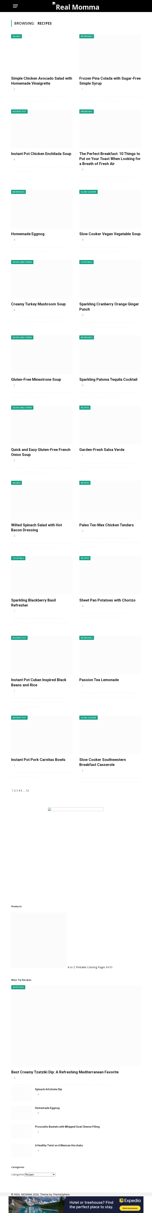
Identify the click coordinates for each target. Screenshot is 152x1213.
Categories (17, 1174)
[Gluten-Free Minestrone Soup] (42, 354)
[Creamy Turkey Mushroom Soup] (42, 279)
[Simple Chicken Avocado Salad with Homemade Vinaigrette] (42, 53)
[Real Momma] (76, 6)
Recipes (85, 407)
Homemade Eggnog (27, 234)
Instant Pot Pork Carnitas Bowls (38, 759)
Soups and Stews (22, 262)
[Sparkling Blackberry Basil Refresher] (42, 575)
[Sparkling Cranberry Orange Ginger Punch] (110, 279)
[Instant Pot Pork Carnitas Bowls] (42, 735)
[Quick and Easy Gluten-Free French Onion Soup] (42, 425)
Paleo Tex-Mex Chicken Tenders (106, 525)
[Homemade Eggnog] (42, 209)
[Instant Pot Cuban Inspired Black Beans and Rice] (42, 655)
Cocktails (86, 262)
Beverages (86, 36)
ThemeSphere (61, 1194)
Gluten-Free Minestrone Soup (36, 379)
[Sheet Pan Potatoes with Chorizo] (110, 575)
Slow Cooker (88, 191)
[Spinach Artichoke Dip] (21, 1094)
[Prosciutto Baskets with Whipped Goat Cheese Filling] (21, 1131)
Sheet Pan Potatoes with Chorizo (107, 600)
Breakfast (86, 111)
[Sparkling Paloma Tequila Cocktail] (110, 354)
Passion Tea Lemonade (99, 680)
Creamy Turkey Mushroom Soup (38, 304)
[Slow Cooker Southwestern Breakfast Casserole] (110, 735)
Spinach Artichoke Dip (48, 1089)
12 (27, 790)
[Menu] (15, 6)
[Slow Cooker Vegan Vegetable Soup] (110, 209)
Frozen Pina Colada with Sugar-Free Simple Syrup (110, 81)
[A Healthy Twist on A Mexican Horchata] (21, 1150)
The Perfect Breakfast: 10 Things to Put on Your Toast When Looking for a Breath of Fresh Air (110, 158)
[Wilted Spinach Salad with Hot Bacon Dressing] (42, 500)
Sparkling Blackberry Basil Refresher (33, 602)
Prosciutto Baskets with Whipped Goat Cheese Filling (67, 1126)
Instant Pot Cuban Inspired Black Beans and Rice (38, 682)
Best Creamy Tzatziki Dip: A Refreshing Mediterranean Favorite (65, 1072)
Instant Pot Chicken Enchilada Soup (41, 153)
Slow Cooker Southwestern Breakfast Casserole (102, 762)
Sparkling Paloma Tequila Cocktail (108, 379)
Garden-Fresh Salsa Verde (101, 449)
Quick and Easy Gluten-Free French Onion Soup (40, 452)
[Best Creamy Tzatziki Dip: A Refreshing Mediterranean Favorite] (76, 1026)
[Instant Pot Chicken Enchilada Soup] (42, 128)
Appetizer (18, 987)
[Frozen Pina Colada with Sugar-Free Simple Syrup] (110, 53)
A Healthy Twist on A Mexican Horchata (59, 1145)
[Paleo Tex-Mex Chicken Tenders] (110, 500)
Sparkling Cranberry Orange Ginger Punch (109, 306)
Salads (16, 36)
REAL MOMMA (23, 1194)
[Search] (137, 6)
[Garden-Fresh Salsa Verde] (110, 425)
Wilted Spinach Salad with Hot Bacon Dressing (36, 527)
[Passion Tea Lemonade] (110, 655)
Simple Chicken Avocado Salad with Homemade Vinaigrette (41, 81)
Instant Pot (19, 111)
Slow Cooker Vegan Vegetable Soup (110, 234)
